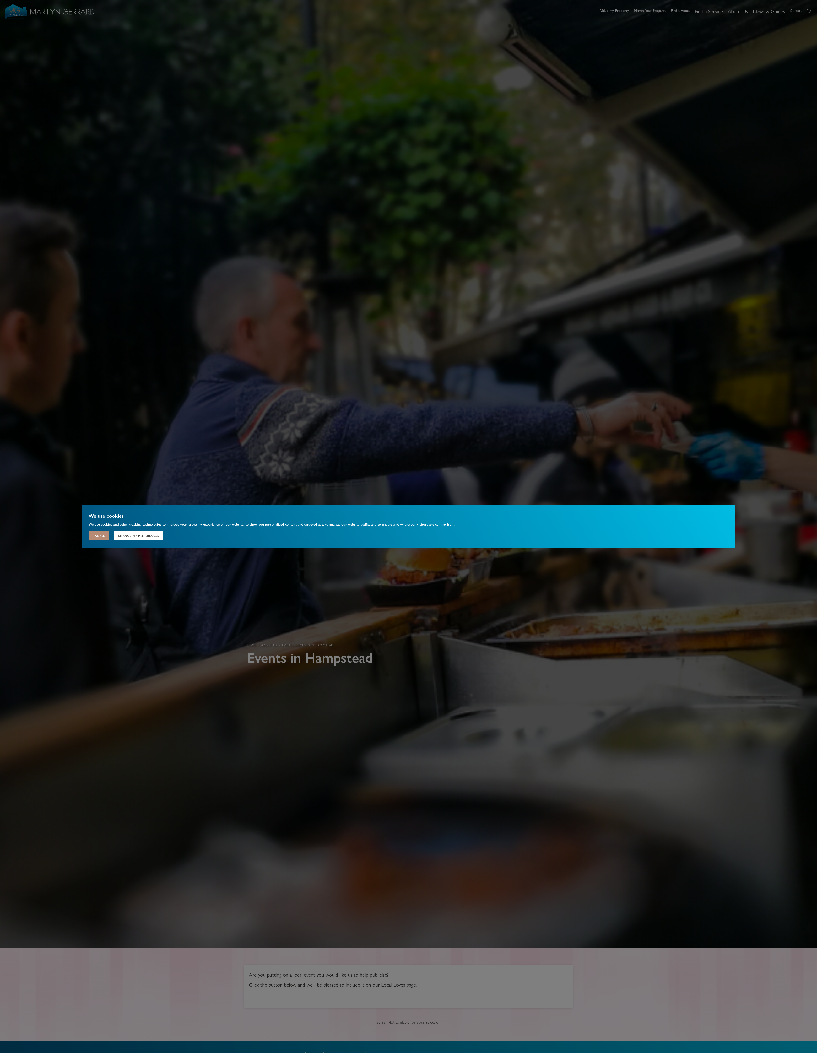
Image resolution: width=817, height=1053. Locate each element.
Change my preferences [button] (138, 535)
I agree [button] (99, 535)
